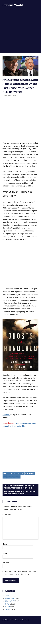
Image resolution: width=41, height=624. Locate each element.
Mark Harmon (29, 473)
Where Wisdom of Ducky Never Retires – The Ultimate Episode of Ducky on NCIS (20, 487)
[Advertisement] (20, 31)
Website (6, 562)
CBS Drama (11, 473)
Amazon (6, 415)
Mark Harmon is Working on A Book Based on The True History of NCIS (20, 493)
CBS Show (20, 473)
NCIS (15, 96)
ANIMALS (9, 596)
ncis (4, 477)
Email (5, 553)
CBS (4, 473)
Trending (8, 609)
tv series (10, 477)
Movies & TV (10, 601)
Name (5, 544)
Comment (7, 515)
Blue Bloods (9, 599)
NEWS (7, 607)
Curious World (13, 5)
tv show (17, 477)
